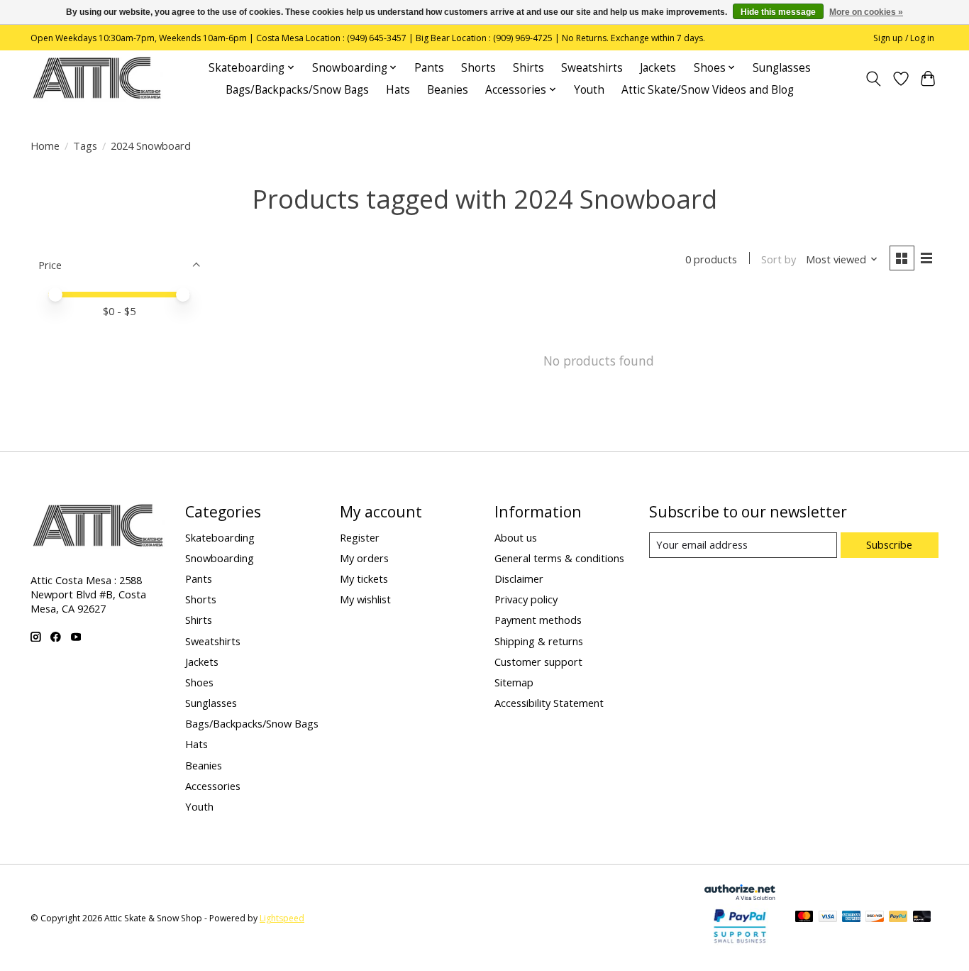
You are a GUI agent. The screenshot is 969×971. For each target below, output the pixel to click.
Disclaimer (518, 578)
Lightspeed (282, 918)
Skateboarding (220, 537)
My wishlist (365, 599)
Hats (398, 89)
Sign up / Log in (903, 38)
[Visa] (828, 918)
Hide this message (778, 12)
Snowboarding (219, 558)
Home (45, 145)
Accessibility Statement (549, 703)
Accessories (212, 786)
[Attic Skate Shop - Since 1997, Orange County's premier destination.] (97, 78)
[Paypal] (739, 943)
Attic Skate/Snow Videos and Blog (707, 89)
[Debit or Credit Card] (922, 918)
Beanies (447, 89)
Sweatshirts (592, 67)
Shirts (528, 67)
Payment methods (538, 620)
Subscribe (889, 544)
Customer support (538, 661)
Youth (589, 89)
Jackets (658, 67)
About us (515, 537)
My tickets (364, 578)
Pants (429, 67)
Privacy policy (526, 599)
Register (360, 537)
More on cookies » (866, 12)
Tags (85, 145)
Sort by (778, 259)
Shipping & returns (538, 641)
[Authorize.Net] (739, 895)
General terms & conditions (559, 558)
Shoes (199, 682)
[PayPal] (898, 918)
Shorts (478, 67)
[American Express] (851, 918)
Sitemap (513, 682)
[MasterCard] (804, 918)
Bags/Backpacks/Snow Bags (297, 89)
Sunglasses (782, 67)
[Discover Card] (874, 918)
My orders (364, 558)
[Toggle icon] (873, 79)
